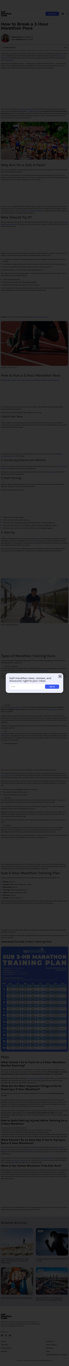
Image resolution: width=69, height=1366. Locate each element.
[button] (60, 676)
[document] (34, 683)
